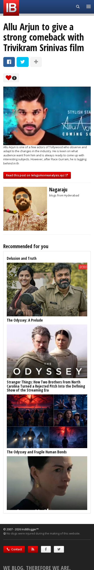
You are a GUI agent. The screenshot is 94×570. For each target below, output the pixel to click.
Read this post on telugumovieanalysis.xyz (35, 175)
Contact (16, 549)
